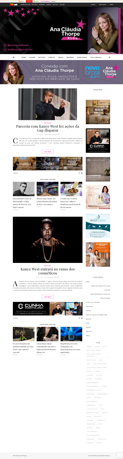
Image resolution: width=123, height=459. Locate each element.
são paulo (90, 439)
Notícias (41, 57)
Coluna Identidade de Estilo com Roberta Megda (100, 296)
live (100, 405)
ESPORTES (36, 1)
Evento (104, 386)
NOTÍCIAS (29, 1)
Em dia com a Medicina (93, 302)
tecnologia (102, 439)
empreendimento (93, 382)
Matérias (70, 57)
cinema (97, 371)
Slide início (89, 331)
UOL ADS (62, 4)
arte (101, 360)
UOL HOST (35, 4)
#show (97, 346)
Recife (101, 424)
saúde (98, 427)
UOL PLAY (55, 4)
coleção (90, 375)
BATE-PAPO (102, 4)
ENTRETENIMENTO (45, 1)
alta (104, 346)
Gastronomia (102, 394)
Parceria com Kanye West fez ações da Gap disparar (47, 128)
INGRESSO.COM (25, 4)
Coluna (32, 57)
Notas (88, 323)
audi (88, 363)
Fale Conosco (95, 57)
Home (24, 57)
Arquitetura (91, 360)
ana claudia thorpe (94, 350)
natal (89, 416)
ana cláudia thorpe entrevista (94, 355)
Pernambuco (101, 420)
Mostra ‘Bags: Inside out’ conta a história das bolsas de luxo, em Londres (47, 201)
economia (98, 379)
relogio (90, 427)
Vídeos (60, 57)
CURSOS (48, 4)
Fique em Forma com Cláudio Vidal (96, 315)
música (104, 412)
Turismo (90, 442)
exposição (90, 394)
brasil (89, 371)
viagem (98, 442)
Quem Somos (82, 57)
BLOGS (53, 1)
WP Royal (24, 455)
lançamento (91, 405)
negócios (98, 416)
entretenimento (93, 386)
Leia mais (47, 152)
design (89, 379)
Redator (15, 173)
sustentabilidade (93, 435)
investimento (92, 401)
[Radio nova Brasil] (61, 84)
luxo (102, 409)
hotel (89, 397)
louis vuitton (92, 409)
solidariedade (92, 431)
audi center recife (100, 363)
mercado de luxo (93, 412)
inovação (98, 397)
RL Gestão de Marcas (104, 455)
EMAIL (111, 4)
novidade (90, 420)
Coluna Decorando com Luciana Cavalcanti (100, 288)
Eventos (51, 57)
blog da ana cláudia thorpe (97, 367)
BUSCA (93, 4)
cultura (99, 375)
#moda (89, 346)
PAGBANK (42, 4)
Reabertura (91, 424)
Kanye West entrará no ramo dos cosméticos (48, 271)
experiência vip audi (94, 390)
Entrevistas (89, 306)
